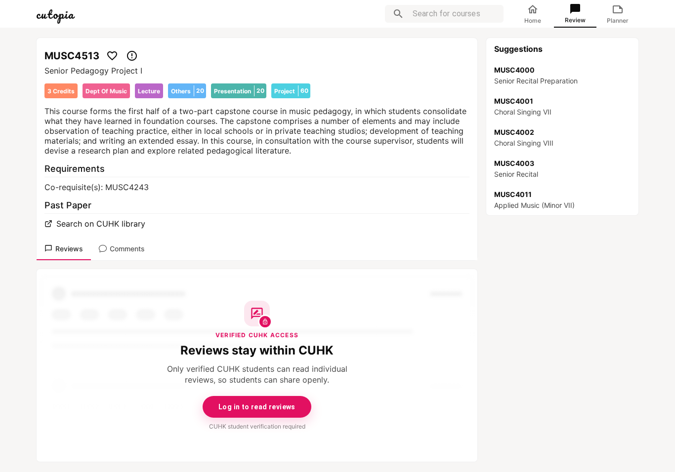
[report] (132, 56)
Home (532, 20)
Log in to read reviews (256, 407)
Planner (618, 20)
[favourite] (112, 56)
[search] (398, 13)
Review (575, 20)
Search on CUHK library (100, 224)
